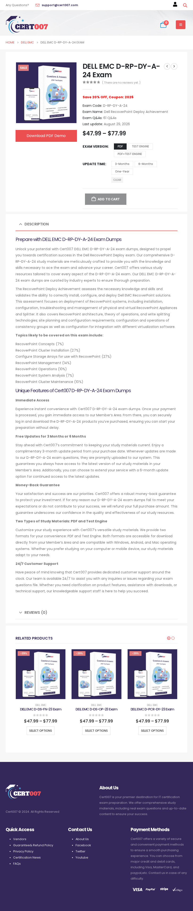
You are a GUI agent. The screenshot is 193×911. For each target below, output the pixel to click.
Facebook (83, 845)
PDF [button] (120, 146)
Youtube (82, 857)
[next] (174, 66)
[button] (185, 5)
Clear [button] (117, 180)
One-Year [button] (122, 171)
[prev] (167, 66)
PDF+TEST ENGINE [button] (130, 154)
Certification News (27, 857)
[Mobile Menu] (180, 24)
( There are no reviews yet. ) (121, 83)
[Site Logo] (27, 25)
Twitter (80, 851)
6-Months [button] (145, 164)
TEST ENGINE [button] (140, 146)
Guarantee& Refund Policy (33, 845)
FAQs (17, 864)
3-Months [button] (122, 164)
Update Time (94, 164)
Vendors (19, 839)
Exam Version (95, 146)
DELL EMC (40, 705)
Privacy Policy (23, 851)
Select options (40, 731)
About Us (82, 839)
